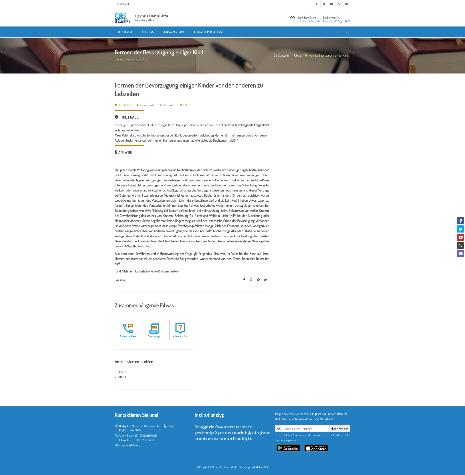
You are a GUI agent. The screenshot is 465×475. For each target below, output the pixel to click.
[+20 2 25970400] (339, 4)
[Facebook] (316, 4)
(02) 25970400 (148, 435)
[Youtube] (331, 4)
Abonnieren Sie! (339, 429)
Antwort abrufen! (180, 336)
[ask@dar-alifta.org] (346, 4)
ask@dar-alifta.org (129, 445)
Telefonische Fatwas (128, 336)
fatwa (297, 55)
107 (136, 435)
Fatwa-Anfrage (154, 336)
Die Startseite (282, 55)
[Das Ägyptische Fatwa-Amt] (141, 17)
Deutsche (124, 4)
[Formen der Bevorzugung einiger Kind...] (244, 279)
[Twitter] (324, 4)
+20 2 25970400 (144, 440)
